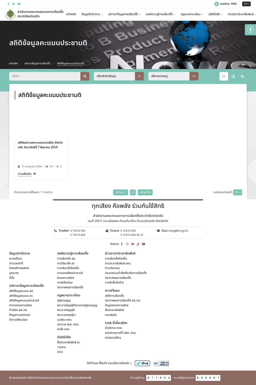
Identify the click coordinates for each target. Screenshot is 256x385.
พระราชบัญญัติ (66, 310)
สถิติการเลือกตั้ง (114, 296)
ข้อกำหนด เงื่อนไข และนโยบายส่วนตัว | (109, 363)
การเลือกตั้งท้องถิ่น (68, 268)
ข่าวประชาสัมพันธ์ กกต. (118, 263)
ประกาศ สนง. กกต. (68, 324)
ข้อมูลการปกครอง (19, 315)
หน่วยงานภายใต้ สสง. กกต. (120, 333)
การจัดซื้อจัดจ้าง (114, 282)
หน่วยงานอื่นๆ (113, 338)
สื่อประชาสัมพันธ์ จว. (68, 342)
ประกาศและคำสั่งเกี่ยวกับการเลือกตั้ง (126, 273)
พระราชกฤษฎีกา (66, 315)
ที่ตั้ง (11, 278)
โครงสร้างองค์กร (19, 268)
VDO (60, 352)
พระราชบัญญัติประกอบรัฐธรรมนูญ (77, 305)
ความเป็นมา (15, 259)
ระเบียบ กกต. (64, 320)
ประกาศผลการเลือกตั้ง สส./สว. (123, 300)
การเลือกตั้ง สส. (66, 259)
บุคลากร (14, 273)
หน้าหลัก (71, 14)
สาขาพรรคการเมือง (20, 305)
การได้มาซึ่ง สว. (66, 263)
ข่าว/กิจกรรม (112, 268)
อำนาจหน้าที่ (16, 263)
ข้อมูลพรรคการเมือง (116, 305)
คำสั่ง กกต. (63, 329)
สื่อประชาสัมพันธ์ (114, 310)
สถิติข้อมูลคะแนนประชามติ (24, 300)
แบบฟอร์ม (111, 315)
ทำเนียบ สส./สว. (18, 310)
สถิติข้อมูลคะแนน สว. (21, 296)
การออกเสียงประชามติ (70, 273)
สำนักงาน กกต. (114, 328)
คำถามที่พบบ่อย (18, 320)
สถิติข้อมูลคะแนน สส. (21, 291)
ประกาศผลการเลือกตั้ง (70, 287)
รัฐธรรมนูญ (64, 300)
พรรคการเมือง (65, 278)
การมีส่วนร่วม (65, 282)
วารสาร (61, 347)
